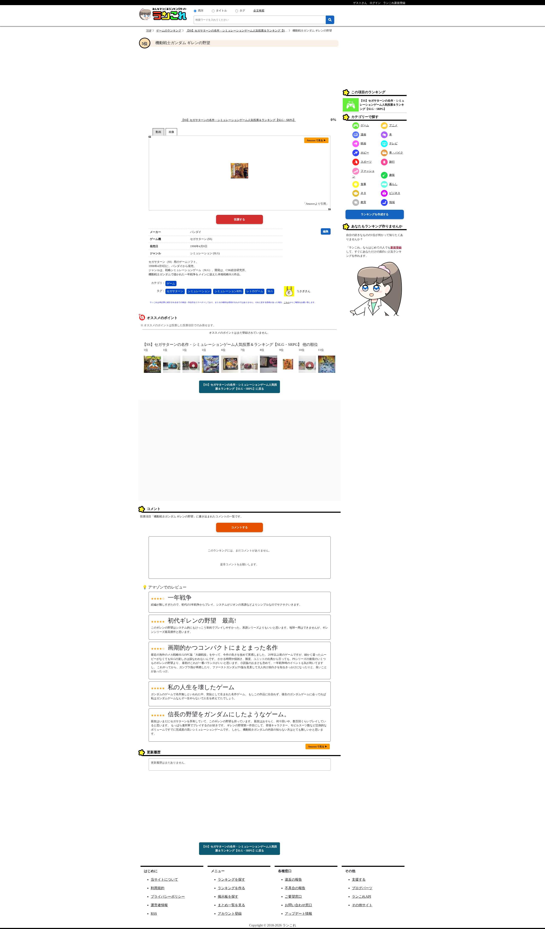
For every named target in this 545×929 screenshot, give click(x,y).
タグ (242, 10)
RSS (154, 913)
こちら (287, 302)
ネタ (363, 193)
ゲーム (171, 283)
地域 (392, 202)
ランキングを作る (231, 888)
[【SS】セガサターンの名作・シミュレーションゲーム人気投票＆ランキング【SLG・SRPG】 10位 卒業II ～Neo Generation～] (307, 363)
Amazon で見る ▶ (316, 140)
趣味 (392, 175)
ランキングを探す (231, 879)
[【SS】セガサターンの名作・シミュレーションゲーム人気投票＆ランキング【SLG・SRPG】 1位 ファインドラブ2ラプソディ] (171, 363)
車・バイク (396, 152)
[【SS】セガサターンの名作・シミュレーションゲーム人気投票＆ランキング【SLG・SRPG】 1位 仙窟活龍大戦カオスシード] (152, 363)
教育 (363, 202)
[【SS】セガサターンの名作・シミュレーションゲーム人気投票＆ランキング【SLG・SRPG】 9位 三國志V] (288, 363)
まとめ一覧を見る (231, 905)
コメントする (239, 527)
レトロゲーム (255, 291)
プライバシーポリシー (168, 896)
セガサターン (175, 291)
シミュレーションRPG (228, 291)
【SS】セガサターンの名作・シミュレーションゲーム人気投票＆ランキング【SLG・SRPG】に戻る (239, 387)
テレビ (393, 143)
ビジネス (394, 193)
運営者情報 (159, 905)
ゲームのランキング (168, 30)
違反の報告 (293, 879)
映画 (363, 143)
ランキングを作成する (375, 214)
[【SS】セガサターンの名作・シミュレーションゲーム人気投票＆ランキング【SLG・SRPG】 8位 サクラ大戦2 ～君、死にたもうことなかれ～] (268, 363)
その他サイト (362, 905)
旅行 (392, 161)
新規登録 (396, 247)
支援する (359, 879)
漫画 (363, 134)
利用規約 (157, 888)
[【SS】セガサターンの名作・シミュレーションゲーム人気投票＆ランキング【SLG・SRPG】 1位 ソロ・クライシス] (210, 363)
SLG (270, 291)
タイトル (221, 10)
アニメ (393, 125)
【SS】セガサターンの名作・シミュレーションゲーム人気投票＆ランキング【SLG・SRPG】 (243, 30)
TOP (148, 30)
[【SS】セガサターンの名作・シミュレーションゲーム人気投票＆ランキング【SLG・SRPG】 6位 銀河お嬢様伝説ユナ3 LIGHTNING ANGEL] (229, 363)
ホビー (365, 152)
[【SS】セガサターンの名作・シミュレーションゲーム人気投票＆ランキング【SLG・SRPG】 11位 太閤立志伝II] (326, 363)
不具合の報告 (295, 888)
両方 (201, 10)
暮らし (393, 184)
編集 (325, 231)
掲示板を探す (228, 896)
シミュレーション (199, 291)
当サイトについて (164, 879)
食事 (363, 184)
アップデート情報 (298, 913)
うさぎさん (303, 291)
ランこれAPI (361, 896)
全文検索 (258, 10)
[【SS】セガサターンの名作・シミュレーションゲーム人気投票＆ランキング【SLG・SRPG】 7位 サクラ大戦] (249, 363)
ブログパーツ (362, 888)
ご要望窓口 (293, 896)
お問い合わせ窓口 (298, 905)
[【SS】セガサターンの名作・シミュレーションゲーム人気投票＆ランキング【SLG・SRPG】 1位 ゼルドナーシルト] (191, 363)
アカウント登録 (230, 913)
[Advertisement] (239, 82)
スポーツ (366, 161)
